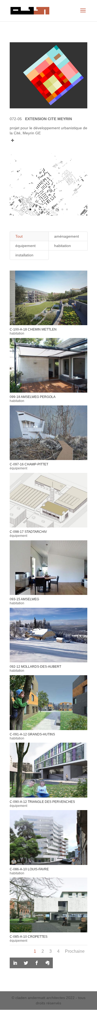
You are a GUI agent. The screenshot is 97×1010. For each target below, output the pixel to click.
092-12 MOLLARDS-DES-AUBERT (35, 667)
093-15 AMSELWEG (24, 599)
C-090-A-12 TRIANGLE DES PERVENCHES (42, 802)
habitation (62, 246)
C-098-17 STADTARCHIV (28, 532)
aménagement (66, 236)
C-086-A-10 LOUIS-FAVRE (29, 869)
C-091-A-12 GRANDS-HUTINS (32, 734)
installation (24, 255)
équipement (25, 246)
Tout (19, 236)
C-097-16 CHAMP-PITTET (29, 464)
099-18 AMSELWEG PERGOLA (33, 397)
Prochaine (75, 951)
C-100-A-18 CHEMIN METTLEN (33, 329)
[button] (48, 138)
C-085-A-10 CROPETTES (28, 937)
